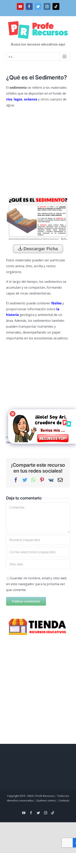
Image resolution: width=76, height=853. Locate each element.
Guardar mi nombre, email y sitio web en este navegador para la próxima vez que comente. (36, 584)
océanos (30, 99)
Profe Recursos (45, 796)
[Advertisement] (38, 150)
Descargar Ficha (40, 248)
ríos (9, 99)
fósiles (56, 303)
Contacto (63, 800)
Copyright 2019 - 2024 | (21, 796)
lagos (18, 99)
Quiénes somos (46, 800)
